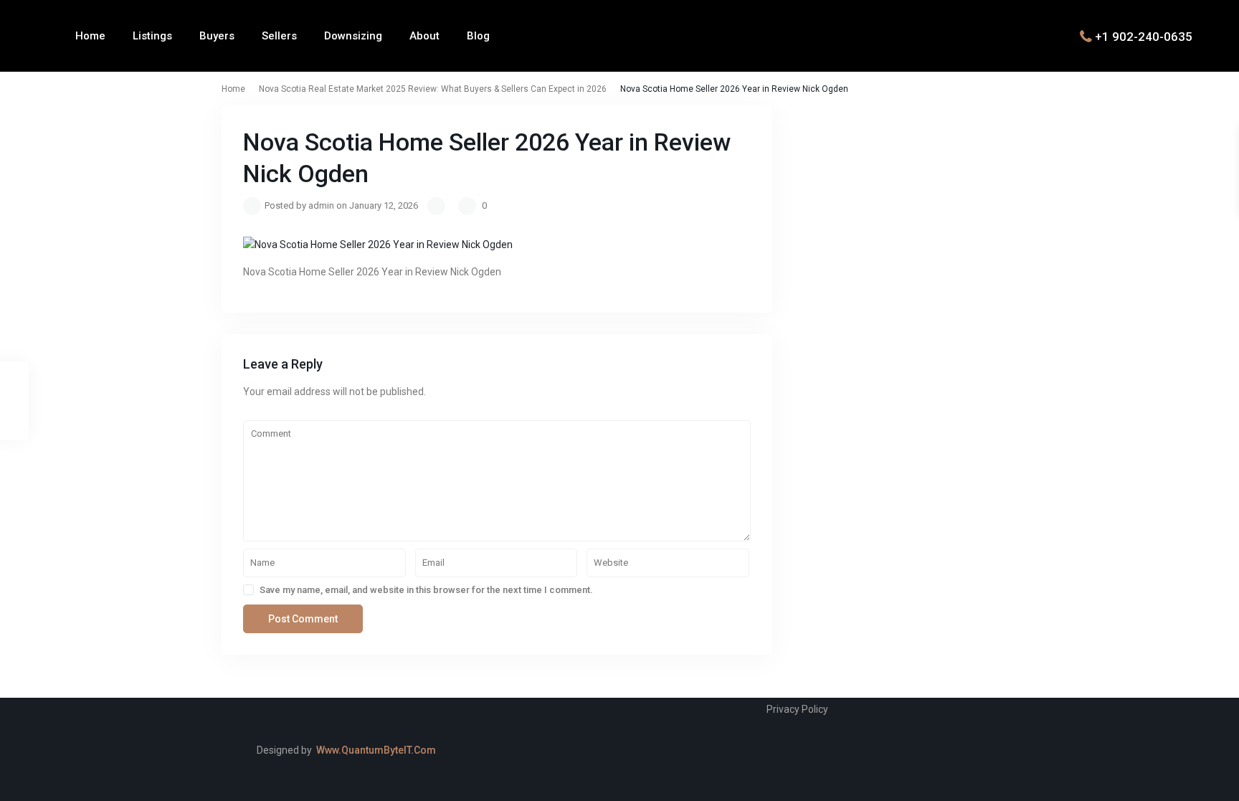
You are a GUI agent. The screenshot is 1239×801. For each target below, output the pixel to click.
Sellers (279, 35)
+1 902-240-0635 (1143, 36)
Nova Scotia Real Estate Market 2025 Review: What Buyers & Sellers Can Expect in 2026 (433, 89)
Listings (152, 35)
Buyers (216, 35)
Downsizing (353, 35)
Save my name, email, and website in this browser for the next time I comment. (426, 589)
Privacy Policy (797, 709)
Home (90, 35)
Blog (478, 35)
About (424, 35)
